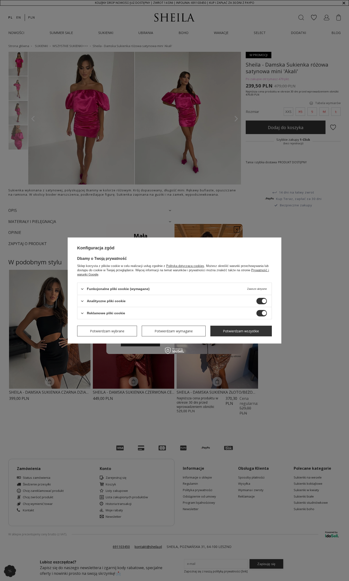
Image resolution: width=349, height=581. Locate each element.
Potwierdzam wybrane (107, 331)
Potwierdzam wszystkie (241, 331)
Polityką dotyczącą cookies (185, 266)
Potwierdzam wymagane (174, 331)
